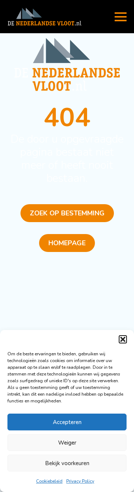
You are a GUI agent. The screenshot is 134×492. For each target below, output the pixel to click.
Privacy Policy (80, 481)
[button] (123, 339)
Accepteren (67, 422)
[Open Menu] (121, 17)
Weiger (67, 442)
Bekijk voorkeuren (67, 463)
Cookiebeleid (49, 481)
